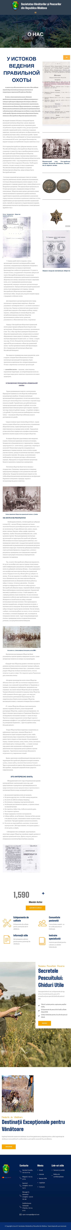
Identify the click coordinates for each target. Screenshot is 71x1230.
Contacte (42, 1187)
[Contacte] (37, 1186)
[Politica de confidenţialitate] (52, 1175)
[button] (35, 12)
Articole (41, 1174)
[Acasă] (37, 1170)
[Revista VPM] (37, 1178)
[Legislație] (37, 1182)
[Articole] (37, 1174)
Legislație (42, 1182)
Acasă (41, 1170)
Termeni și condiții (59, 1170)
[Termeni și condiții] (52, 1170)
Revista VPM (43, 1178)
